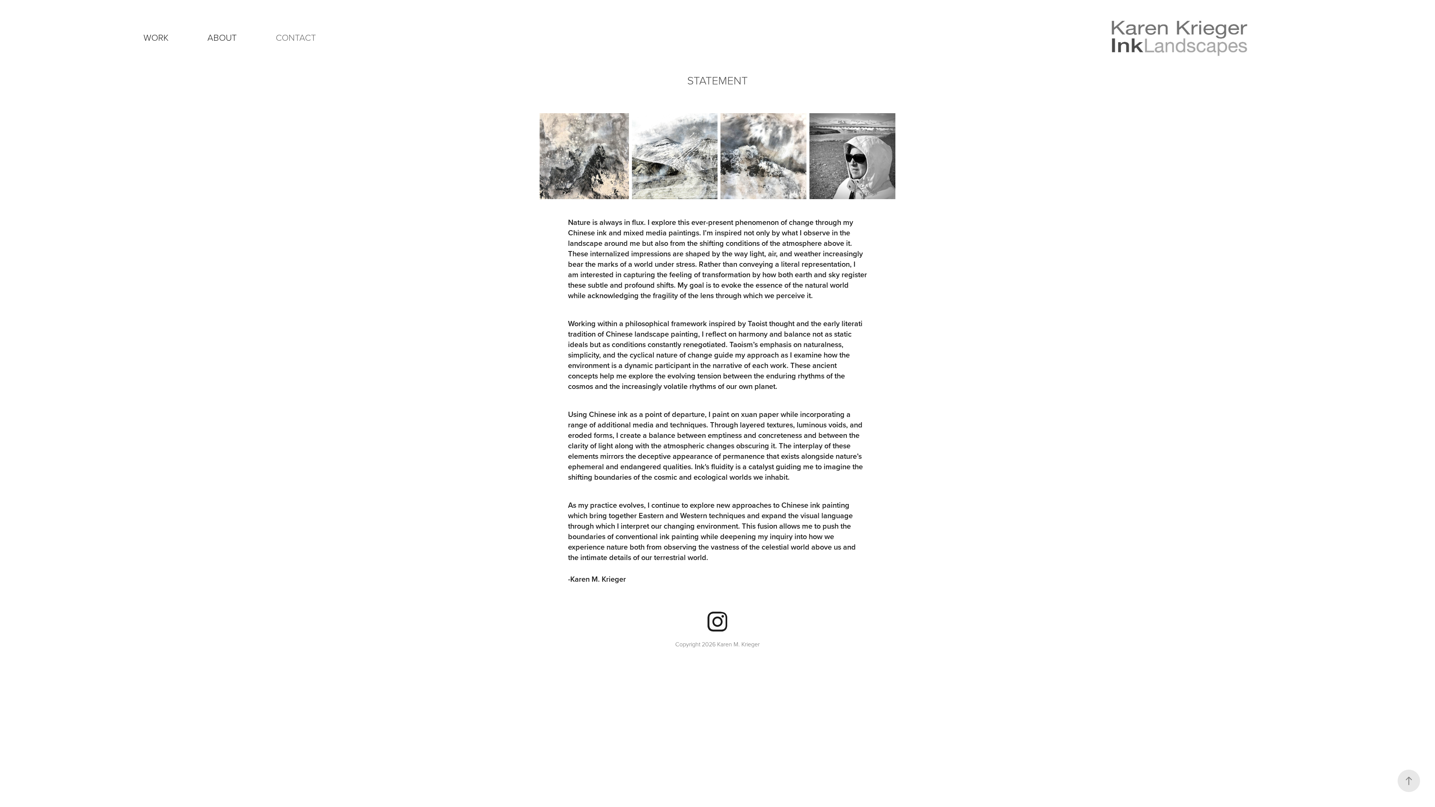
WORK (156, 37)
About (222, 37)
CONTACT (296, 37)
